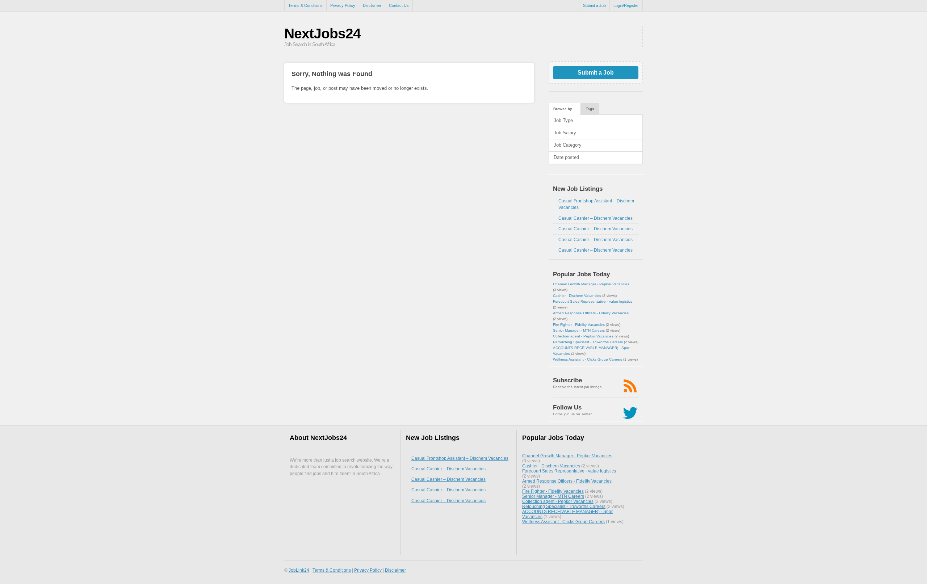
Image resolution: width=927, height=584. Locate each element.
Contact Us (399, 5)
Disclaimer (372, 5)
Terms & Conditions (305, 5)
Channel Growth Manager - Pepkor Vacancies (591, 284)
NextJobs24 (322, 33)
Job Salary (565, 132)
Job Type (563, 120)
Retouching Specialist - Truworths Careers (588, 342)
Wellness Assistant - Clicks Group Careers (587, 359)
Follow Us (567, 407)
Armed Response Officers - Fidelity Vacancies (591, 313)
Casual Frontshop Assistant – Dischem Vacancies (459, 458)
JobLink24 (299, 570)
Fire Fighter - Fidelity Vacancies (579, 325)
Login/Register (626, 5)
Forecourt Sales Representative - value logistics (592, 301)
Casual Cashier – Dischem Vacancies (595, 218)
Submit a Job (594, 5)
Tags (590, 109)
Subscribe (567, 380)
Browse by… (564, 109)
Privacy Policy (342, 5)
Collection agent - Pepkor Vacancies (583, 336)
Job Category (568, 145)
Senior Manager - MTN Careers (579, 330)
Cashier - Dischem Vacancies (577, 296)
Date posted (566, 157)
